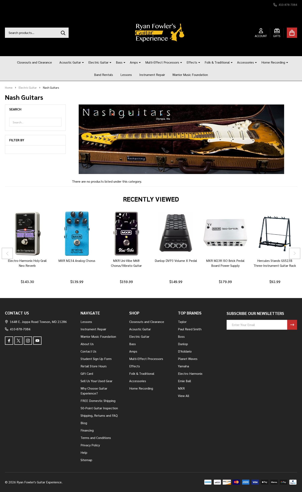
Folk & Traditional (217, 62)
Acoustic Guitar (70, 62)
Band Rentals (103, 74)
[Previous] (7, 253)
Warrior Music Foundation (190, 74)
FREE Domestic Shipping (98, 400)
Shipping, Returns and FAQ (99, 415)
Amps (134, 62)
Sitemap (86, 460)
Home (9, 87)
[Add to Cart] (21, 260)
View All (183, 395)
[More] (81, 62)
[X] (18, 341)
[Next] (294, 253)
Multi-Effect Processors (162, 62)
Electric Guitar (98, 62)
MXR (181, 388)
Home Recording (273, 62)
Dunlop (183, 344)
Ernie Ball (184, 381)
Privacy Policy (90, 445)
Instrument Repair (152, 74)
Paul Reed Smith (190, 329)
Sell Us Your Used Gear (96, 381)
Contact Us (88, 351)
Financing (87, 430)
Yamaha (183, 366)
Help (84, 452)
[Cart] (292, 33)
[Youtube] (37, 341)
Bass (119, 62)
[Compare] (31, 260)
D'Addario (185, 351)
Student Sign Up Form (96, 358)
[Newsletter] (292, 325)
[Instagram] (28, 341)
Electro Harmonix (190, 373)
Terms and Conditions (96, 437)
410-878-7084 (20, 329)
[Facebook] (9, 341)
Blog (84, 423)
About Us (87, 344)
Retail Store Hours (94, 366)
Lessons (126, 74)
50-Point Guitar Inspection (99, 408)
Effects (192, 62)
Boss (181, 336)
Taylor (182, 321)
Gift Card (87, 373)
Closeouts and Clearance (34, 62)
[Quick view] (41, 260)
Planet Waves (187, 358)
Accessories (245, 62)
